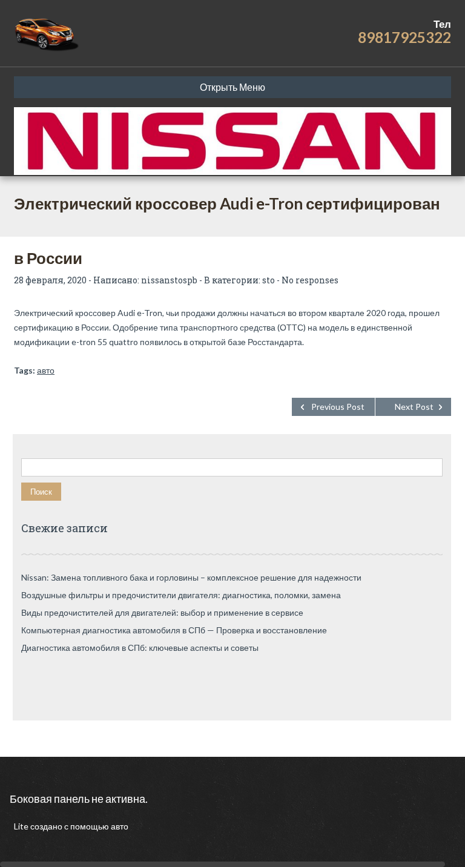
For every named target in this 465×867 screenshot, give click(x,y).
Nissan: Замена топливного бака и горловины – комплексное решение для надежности (191, 577)
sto (268, 280)
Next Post (414, 406)
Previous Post (337, 406)
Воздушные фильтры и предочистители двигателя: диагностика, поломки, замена (181, 595)
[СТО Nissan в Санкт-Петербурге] (47, 33)
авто (45, 370)
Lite (22, 826)
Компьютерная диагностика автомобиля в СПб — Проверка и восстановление (174, 630)
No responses (310, 280)
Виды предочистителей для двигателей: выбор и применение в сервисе (162, 612)
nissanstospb (169, 280)
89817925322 (404, 37)
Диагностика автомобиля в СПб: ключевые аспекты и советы (140, 647)
